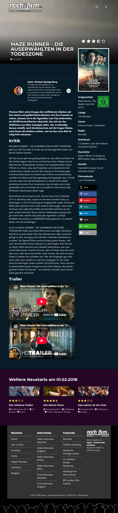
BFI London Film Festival (71, 482)
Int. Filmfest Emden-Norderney (69, 462)
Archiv (14, 455)
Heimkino (16, 467)
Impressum (71, 495)
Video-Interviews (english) (45, 449)
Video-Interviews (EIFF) (45, 467)
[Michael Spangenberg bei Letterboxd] (68, 90)
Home (14, 439)
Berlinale (67, 439)
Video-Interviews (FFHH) (45, 458)
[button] (88, 187)
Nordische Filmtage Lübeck (71, 452)
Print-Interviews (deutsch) (45, 476)
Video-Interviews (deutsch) (45, 441)
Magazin (15, 473)
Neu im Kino (17, 444)
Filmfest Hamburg (72, 444)
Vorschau (15, 450)
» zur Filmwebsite (86, 180)
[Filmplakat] (93, 71)
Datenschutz (83, 495)
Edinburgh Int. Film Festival (70, 473)
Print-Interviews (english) (45, 485)
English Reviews (19, 461)
